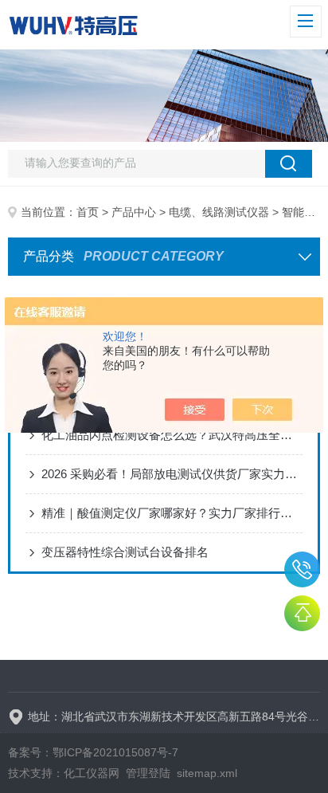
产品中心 (133, 212)
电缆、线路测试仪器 (219, 212)
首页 (87, 212)
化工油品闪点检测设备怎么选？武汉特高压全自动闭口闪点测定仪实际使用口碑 (171, 435)
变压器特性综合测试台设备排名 (125, 552)
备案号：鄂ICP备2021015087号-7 (93, 752)
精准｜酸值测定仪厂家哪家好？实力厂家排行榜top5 (171, 513)
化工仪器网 (91, 773)
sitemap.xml (207, 773)
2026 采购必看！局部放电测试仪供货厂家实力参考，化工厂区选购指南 (171, 474)
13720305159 (302, 569)
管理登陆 (148, 773)
